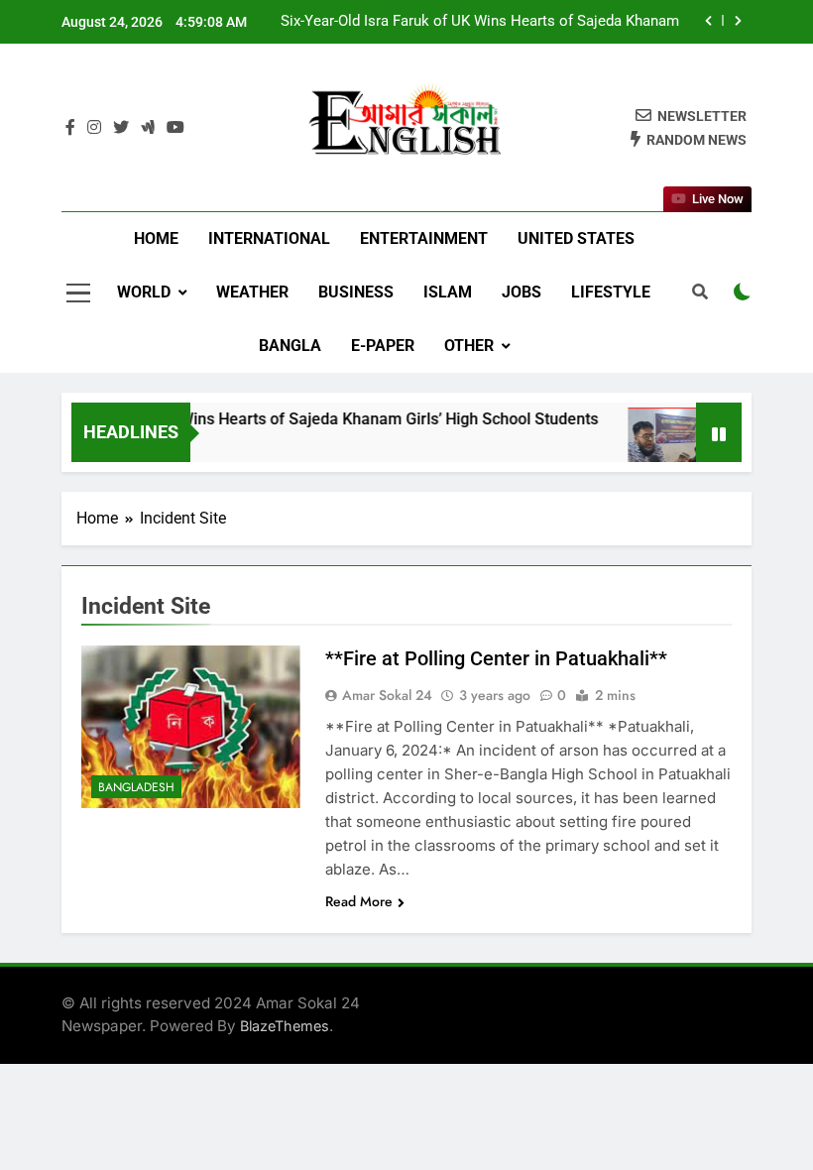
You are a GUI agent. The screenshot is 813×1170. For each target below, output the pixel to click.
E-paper (382, 345)
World (144, 292)
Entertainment (424, 238)
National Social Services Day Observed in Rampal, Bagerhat (483, 41)
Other (469, 345)
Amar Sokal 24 (387, 695)
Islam (447, 292)
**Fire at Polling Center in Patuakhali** (496, 658)
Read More (359, 901)
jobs (521, 292)
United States (576, 238)
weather (252, 292)
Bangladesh (136, 787)
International (269, 238)
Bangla (290, 345)
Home (156, 238)
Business (356, 292)
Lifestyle (610, 292)
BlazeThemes (284, 1025)
